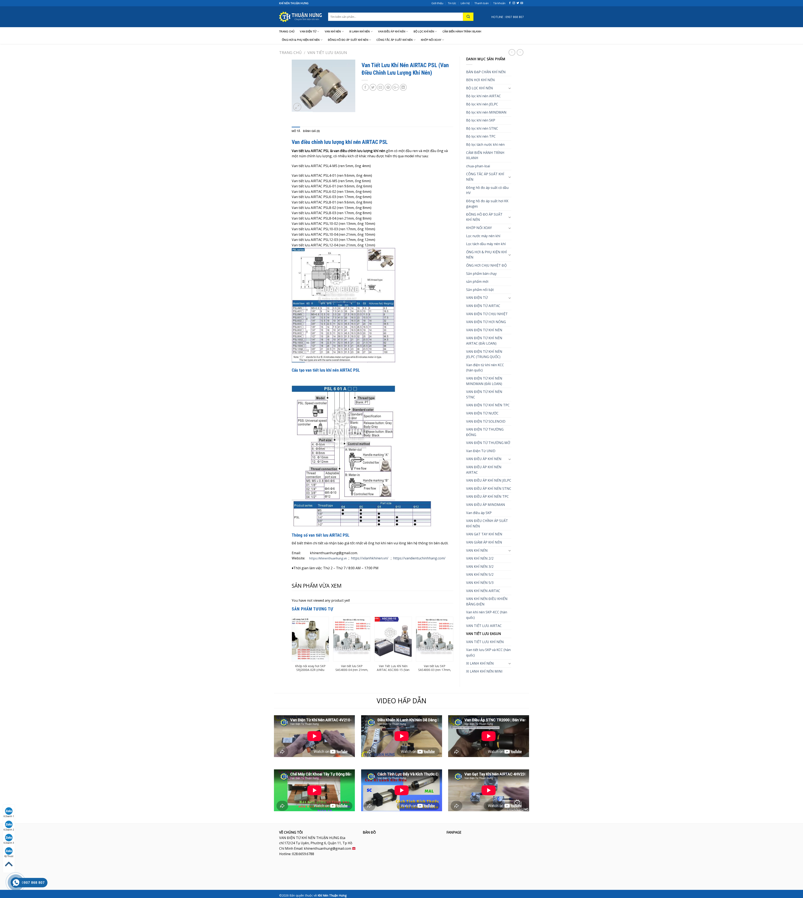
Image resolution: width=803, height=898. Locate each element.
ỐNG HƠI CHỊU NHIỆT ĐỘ (486, 265)
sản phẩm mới (477, 281)
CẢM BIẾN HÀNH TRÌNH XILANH (461, 31)
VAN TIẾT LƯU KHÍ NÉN (485, 642)
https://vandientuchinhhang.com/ (419, 558)
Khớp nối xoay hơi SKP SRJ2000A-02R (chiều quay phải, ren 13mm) (310, 669)
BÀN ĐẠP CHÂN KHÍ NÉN (486, 72)
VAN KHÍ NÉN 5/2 (480, 574)
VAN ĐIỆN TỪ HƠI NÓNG (486, 322)
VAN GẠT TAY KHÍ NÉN (484, 534)
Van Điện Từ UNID (480, 451)
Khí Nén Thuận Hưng (332, 895)
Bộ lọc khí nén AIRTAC (483, 96)
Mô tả (296, 131)
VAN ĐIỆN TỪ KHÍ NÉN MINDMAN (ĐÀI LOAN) (484, 381)
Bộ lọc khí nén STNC (482, 128)
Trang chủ (290, 52)
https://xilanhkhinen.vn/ (369, 558)
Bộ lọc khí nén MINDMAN (486, 112)
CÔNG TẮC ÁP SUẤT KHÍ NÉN (394, 40)
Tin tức (452, 3)
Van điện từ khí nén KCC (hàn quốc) (485, 368)
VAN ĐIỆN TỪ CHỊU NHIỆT (487, 314)
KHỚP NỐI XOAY (431, 40)
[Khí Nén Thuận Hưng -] (300, 17)
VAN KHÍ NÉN (333, 31)
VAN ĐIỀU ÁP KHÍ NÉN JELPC (488, 480)
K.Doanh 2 (9, 829)
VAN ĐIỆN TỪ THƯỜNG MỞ (488, 442)
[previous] (292, 648)
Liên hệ (465, 3)
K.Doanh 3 (9, 842)
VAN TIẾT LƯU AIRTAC (484, 625)
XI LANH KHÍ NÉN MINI (484, 671)
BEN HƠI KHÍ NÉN (480, 80)
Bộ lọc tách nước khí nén (485, 144)
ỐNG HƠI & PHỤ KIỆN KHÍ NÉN (301, 40)
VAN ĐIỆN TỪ (308, 31)
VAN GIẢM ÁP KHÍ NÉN (484, 542)
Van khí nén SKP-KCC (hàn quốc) (486, 615)
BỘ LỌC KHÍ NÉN (424, 31)
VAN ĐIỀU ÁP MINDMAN (485, 504)
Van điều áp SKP (479, 512)
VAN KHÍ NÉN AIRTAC (483, 590)
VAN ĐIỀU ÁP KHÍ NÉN (391, 31)
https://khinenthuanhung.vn (328, 558)
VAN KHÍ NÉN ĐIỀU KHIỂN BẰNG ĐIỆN (487, 601)
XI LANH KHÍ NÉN (359, 31)
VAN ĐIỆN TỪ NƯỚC (482, 413)
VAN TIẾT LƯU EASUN (327, 52)
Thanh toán (481, 3)
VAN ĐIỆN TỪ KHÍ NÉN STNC (484, 394)
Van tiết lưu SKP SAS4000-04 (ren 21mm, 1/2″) (351, 669)
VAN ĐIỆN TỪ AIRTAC (483, 305)
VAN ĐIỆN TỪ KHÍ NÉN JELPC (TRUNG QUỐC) (484, 354)
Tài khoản (499, 3)
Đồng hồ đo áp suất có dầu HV (487, 190)
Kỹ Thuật (8, 856)
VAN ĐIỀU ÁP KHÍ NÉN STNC (488, 488)
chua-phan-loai (478, 166)
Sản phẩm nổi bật (480, 289)
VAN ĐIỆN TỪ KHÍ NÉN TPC (488, 405)
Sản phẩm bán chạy (481, 273)
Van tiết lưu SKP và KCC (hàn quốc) (488, 652)
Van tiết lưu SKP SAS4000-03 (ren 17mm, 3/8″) (434, 669)
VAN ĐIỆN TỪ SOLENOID (485, 421)
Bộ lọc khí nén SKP (480, 120)
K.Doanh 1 (9, 816)
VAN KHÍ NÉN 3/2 (480, 566)
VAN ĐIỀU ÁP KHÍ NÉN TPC (487, 496)
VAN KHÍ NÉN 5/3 (480, 582)
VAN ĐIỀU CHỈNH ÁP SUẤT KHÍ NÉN (487, 523)
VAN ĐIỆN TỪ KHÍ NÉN (484, 330)
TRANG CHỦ (286, 31)
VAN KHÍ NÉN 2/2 (480, 558)
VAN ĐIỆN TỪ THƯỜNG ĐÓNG (485, 432)
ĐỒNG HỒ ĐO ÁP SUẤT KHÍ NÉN (348, 40)
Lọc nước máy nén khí (483, 236)
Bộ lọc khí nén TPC (481, 136)
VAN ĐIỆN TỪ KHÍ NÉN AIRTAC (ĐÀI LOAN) (484, 341)
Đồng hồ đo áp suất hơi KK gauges (487, 204)
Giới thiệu (437, 3)
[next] (453, 648)
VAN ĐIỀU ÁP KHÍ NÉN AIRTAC (483, 470)
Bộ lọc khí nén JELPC (482, 104)
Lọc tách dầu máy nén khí (486, 244)
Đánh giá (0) (311, 131)
